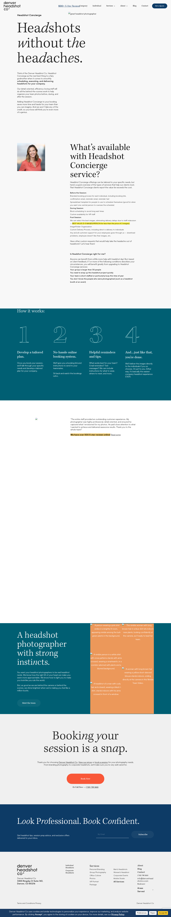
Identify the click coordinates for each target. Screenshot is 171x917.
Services (109, 6)
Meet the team (29, 703)
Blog (139, 869)
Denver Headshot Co (68, 762)
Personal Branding (97, 869)
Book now (141, 884)
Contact (141, 872)
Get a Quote (159, 6)
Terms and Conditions (26, 903)
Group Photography (98, 872)
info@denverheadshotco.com (145, 879)
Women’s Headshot (121, 872)
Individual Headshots (70, 866)
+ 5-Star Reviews (69, 6)
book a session (101, 762)
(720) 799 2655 (92, 787)
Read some (116, 434)
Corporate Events (121, 875)
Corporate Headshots (70, 871)
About (123, 6)
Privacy (38, 903)
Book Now (85, 778)
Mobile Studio (119, 878)
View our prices (85, 762)
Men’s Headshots (120, 869)
